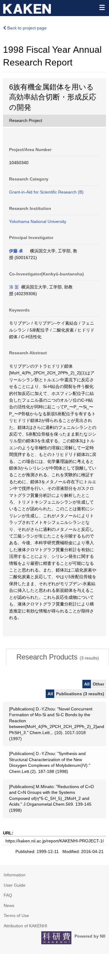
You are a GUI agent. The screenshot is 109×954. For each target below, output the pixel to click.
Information (14, 874)
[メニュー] (101, 7)
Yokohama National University (37, 221)
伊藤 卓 (16, 250)
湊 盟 (14, 287)
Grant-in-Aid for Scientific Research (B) (46, 192)
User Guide (14, 885)
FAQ (8, 895)
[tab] (57, 657)
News (9, 905)
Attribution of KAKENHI (25, 925)
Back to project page (26, 27)
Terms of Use (16, 915)
